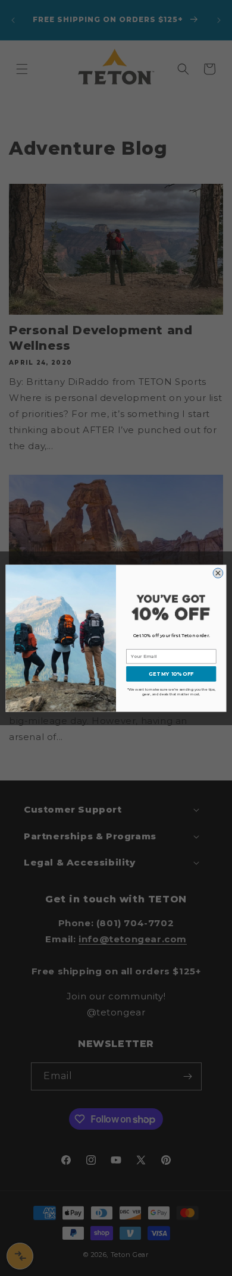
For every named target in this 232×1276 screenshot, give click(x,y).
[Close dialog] (218, 573)
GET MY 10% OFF (171, 673)
